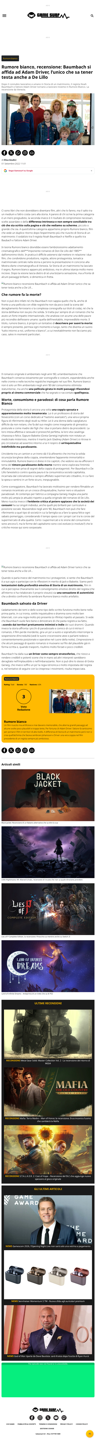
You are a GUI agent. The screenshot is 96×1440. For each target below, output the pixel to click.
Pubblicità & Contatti (27, 1424)
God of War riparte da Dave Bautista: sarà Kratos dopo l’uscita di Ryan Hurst (48, 1356)
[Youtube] (57, 1417)
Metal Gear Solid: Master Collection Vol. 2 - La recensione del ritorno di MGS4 (48, 1062)
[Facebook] (33, 1417)
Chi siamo (10, 1424)
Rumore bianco (10, 58)
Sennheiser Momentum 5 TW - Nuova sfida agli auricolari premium (48, 1301)
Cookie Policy (82, 1424)
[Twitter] (49, 1417)
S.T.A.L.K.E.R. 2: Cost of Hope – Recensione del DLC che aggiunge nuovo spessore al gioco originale (48, 1177)
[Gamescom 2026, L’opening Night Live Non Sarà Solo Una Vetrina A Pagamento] (48, 1219)
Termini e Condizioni (48, 1424)
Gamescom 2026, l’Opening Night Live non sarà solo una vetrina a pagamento (48, 1246)
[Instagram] (41, 1417)
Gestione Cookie (47, 1428)
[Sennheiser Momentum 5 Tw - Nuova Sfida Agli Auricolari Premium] (48, 1274)
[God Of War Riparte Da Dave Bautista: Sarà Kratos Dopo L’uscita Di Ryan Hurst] (48, 1329)
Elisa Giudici (10, 159)
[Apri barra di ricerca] (92, 15)
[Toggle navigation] (4, 15)
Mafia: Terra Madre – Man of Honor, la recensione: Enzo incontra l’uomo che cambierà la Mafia (48, 1120)
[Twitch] (64, 1417)
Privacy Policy (66, 1424)
